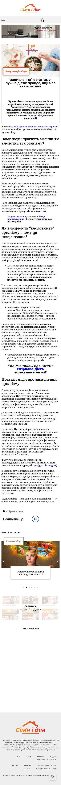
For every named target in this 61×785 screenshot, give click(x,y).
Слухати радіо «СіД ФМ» (46, 768)
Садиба (53, 757)
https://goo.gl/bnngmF (43, 465)
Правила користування (47, 766)
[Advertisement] (30, 668)
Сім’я (29, 757)
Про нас (14, 766)
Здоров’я (40, 757)
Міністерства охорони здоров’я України (34, 126)
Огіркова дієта (30, 369)
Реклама (27, 766)
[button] (35, 519)
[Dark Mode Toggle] (53, 777)
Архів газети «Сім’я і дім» (46, 760)
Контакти (26, 768)
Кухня (18, 757)
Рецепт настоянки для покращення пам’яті (30, 573)
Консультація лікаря (16, 71)
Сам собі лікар (13, 541)
